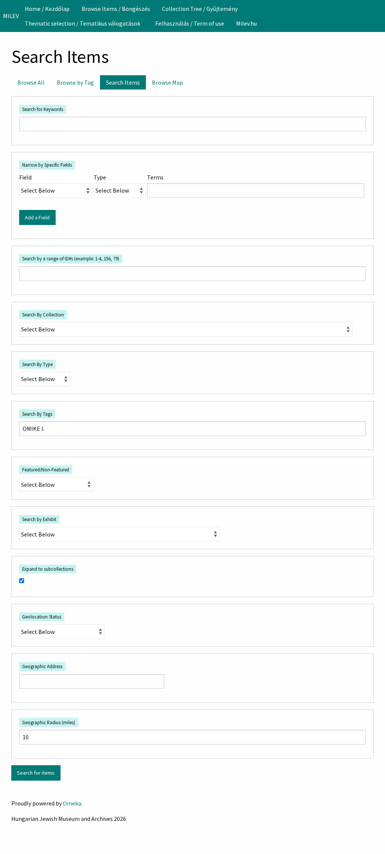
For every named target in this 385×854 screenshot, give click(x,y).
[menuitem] (47, 9)
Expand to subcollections (47, 569)
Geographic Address (42, 666)
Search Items (123, 82)
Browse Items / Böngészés (116, 8)
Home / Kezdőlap (47, 8)
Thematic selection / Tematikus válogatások (82, 23)
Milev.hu (246, 23)
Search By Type (37, 364)
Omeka (72, 803)
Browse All (31, 82)
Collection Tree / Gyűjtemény (200, 8)
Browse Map (167, 82)
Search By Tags (37, 414)
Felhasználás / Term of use (189, 23)
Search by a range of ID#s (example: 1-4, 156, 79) (70, 258)
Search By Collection (43, 315)
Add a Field (37, 217)
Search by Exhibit (39, 519)
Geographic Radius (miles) (48, 722)
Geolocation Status (41, 617)
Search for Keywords (42, 109)
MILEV (11, 16)
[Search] (378, 15)
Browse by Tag (75, 82)
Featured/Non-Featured (45, 470)
